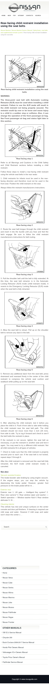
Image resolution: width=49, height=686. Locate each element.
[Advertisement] (24, 45)
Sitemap (21, 15)
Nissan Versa (8, 577)
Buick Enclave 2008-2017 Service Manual (18, 642)
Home (3, 15)
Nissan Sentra (8, 587)
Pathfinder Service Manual (13, 662)
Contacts (29, 15)
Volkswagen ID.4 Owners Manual (15, 652)
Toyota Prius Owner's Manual (14, 657)
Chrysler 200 (7, 637)
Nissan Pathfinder (9, 612)
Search (38, 15)
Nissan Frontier (8, 622)
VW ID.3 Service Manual (12, 632)
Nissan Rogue (8, 617)
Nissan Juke (7, 602)
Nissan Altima (8, 592)
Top (14, 15)
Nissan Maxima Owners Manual (22, 30)
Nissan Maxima (5, 30)
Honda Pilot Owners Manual (13, 647)
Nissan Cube (7, 582)
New (9, 15)
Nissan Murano (8, 607)
